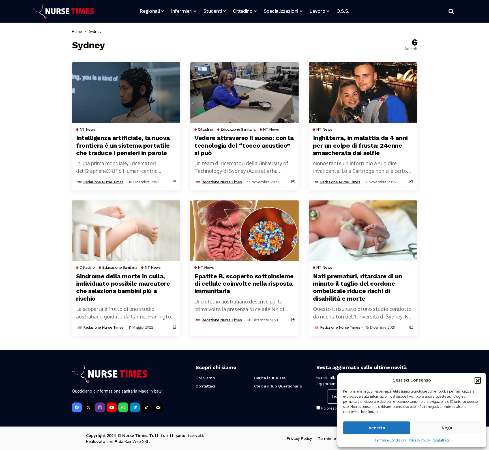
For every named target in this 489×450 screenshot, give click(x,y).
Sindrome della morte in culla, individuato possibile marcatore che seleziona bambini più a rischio (123, 287)
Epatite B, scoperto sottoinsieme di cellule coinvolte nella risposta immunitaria (243, 284)
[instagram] (100, 407)
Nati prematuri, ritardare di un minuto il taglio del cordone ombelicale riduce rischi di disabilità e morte (357, 287)
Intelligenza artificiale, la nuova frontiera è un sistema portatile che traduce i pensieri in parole (123, 145)
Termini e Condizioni (390, 440)
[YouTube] (112, 407)
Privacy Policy (419, 440)
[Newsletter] (158, 407)
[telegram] (135, 407)
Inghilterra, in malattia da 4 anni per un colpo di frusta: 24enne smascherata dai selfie (360, 145)
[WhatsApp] (123, 407)
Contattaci (441, 440)
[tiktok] (146, 407)
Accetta (376, 427)
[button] (478, 380)
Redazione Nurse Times (103, 182)
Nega (447, 427)
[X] (88, 407)
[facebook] (77, 407)
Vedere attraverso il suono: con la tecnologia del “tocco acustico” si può (243, 145)
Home (77, 31)
